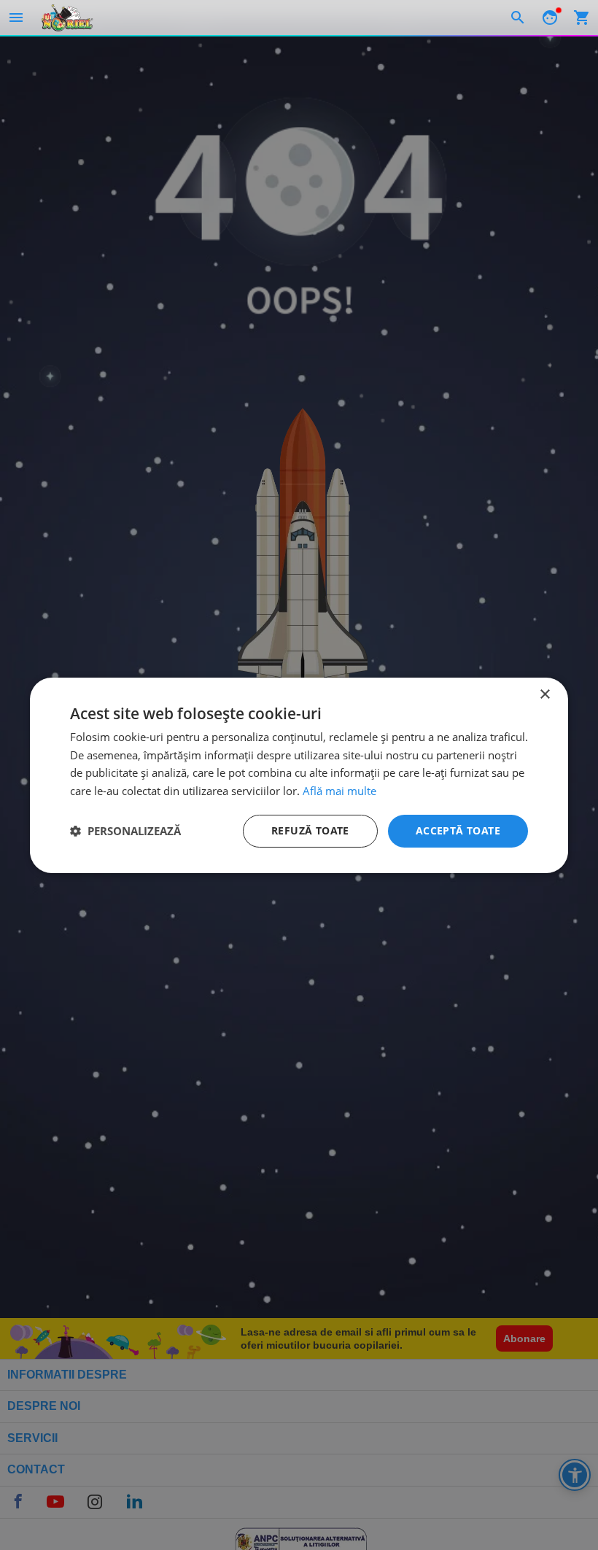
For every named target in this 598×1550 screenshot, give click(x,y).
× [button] (544, 694)
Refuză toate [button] (310, 830)
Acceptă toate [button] (458, 830)
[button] (125, 831)
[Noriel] (67, 17)
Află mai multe (339, 790)
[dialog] (299, 774)
